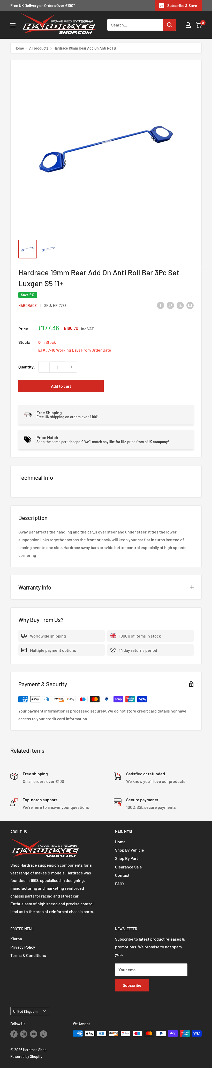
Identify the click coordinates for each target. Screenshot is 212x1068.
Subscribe (132, 985)
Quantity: (26, 366)
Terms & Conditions (28, 955)
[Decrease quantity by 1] (44, 366)
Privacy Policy (22, 946)
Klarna (16, 938)
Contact (122, 875)
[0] (198, 25)
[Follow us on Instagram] (23, 1034)
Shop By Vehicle (129, 849)
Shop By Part (126, 858)
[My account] (188, 25)
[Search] (169, 25)
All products (38, 48)
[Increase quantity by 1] (71, 366)
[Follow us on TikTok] (43, 1034)
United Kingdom (25, 1011)
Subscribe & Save (182, 5)
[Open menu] (13, 25)
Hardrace (27, 305)
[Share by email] (190, 305)
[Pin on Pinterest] (170, 305)
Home (19, 48)
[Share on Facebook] (160, 305)
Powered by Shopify (26, 1056)
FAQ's (120, 883)
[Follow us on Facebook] (14, 1034)
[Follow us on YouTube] (33, 1034)
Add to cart (61, 386)
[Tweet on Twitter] (180, 305)
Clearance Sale (128, 866)
